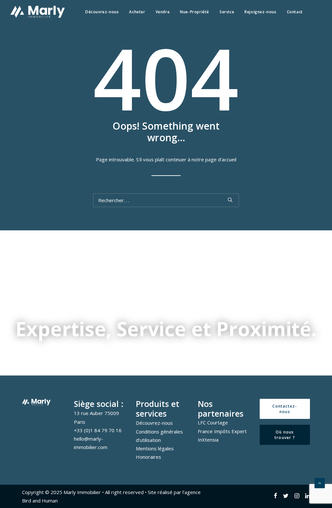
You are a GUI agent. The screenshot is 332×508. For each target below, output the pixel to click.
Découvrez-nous (102, 12)
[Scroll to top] (319, 482)
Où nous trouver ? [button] (285, 434)
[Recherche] (166, 200)
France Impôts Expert (222, 431)
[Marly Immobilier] (37, 12)
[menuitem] (102, 12)
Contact (295, 12)
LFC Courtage (213, 422)
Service (226, 12)
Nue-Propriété (194, 12)
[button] (230, 199)
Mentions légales (155, 448)
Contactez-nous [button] (284, 408)
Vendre (163, 12)
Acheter (137, 12)
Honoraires (148, 457)
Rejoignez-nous (260, 12)
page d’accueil (220, 159)
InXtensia (208, 439)
